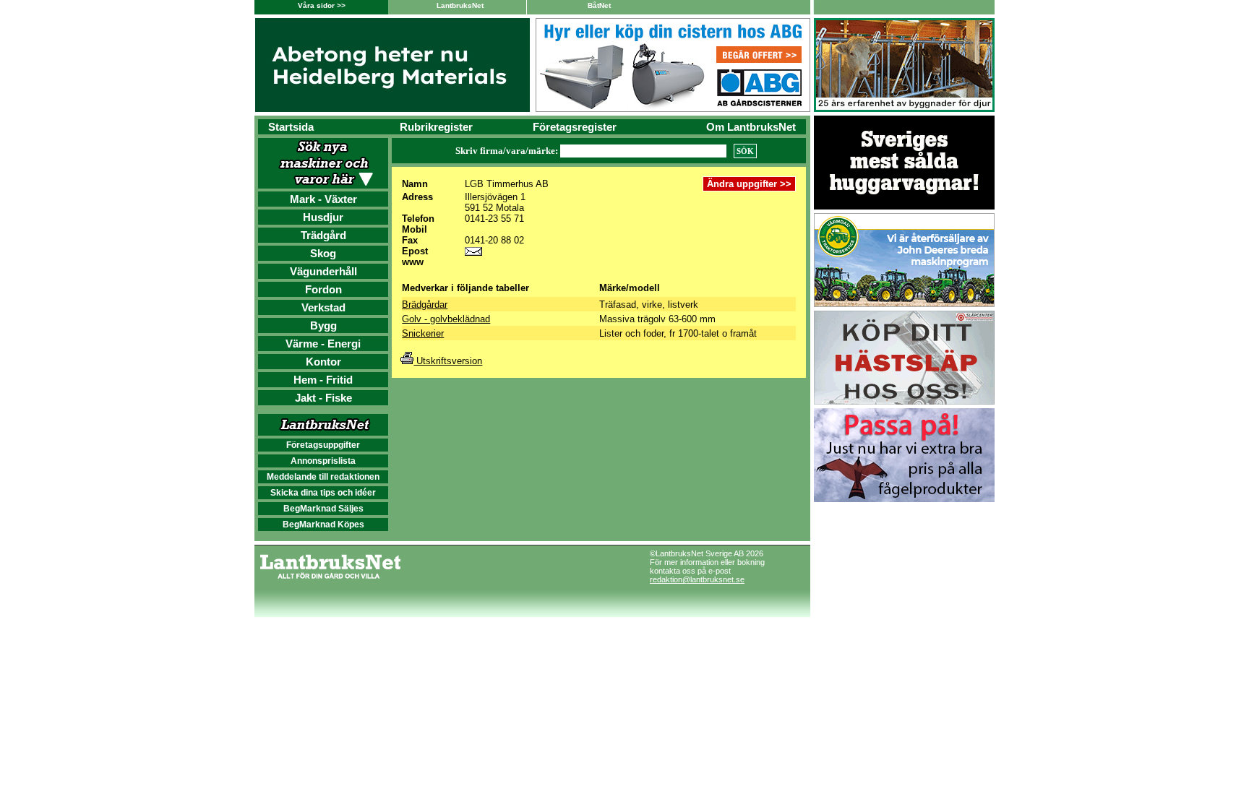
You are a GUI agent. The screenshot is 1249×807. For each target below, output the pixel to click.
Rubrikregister (436, 127)
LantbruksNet (460, 5)
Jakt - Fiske (323, 398)
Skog (323, 253)
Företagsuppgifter (323, 445)
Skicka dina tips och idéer (323, 493)
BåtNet (599, 5)
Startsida (291, 127)
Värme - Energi (323, 343)
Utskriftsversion (447, 360)
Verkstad (323, 307)
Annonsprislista (323, 461)
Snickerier (423, 333)
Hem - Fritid (323, 380)
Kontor (323, 361)
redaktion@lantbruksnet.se (697, 579)
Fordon (323, 289)
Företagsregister (575, 127)
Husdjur (323, 217)
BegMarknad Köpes (323, 524)
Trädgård (323, 235)
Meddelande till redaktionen (323, 477)
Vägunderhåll (323, 271)
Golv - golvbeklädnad (446, 319)
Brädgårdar (424, 304)
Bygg (323, 325)
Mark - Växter (323, 199)
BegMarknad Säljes (323, 509)
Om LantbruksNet (751, 127)
